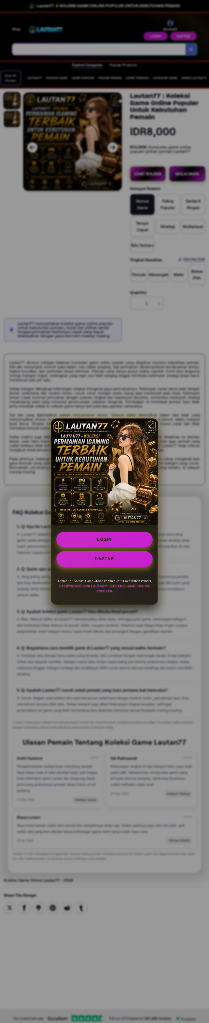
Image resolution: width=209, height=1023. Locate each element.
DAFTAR (104, 559)
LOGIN (104, 539)
